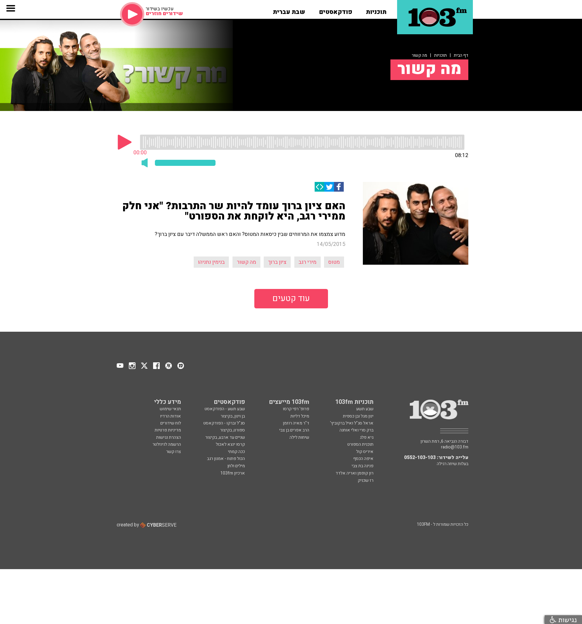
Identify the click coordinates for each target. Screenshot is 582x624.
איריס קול (364, 451)
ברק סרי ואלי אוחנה (356, 430)
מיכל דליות (299, 416)
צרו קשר (173, 451)
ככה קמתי (236, 451)
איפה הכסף (363, 458)
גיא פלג (366, 437)
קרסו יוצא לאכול (230, 444)
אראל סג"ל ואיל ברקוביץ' (351, 423)
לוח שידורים (170, 423)
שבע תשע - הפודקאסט (225, 409)
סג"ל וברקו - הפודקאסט (224, 423)
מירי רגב (307, 262)
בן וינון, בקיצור (233, 416)
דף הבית (461, 55)
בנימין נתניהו (211, 262)
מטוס (334, 262)
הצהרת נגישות (168, 437)
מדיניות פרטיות (168, 430)
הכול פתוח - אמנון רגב (226, 458)
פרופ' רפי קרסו (296, 409)
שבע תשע (364, 409)
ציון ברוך (277, 262)
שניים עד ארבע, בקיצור (225, 437)
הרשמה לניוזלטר (166, 444)
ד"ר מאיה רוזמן (296, 423)
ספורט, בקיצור (232, 430)
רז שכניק (365, 480)
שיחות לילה (299, 437)
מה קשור (419, 55)
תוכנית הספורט (360, 444)
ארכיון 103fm (232, 473)
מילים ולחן (236, 466)
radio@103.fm (454, 447)
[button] (376, 10)
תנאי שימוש (170, 409)
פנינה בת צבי (362, 466)
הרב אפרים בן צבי (294, 430)
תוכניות (440, 55)
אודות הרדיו (170, 416)
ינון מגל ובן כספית (358, 416)
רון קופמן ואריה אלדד (354, 473)
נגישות (566, 619)
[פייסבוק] (339, 187)
